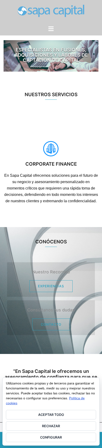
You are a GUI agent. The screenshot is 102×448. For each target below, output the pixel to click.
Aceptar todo (51, 415)
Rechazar (51, 426)
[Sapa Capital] (51, 12)
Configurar (51, 437)
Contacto (51, 324)
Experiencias (51, 286)
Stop (93, 48)
